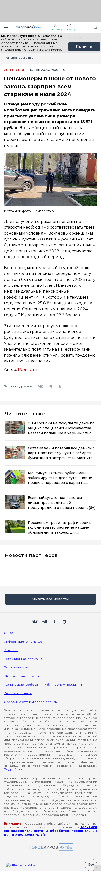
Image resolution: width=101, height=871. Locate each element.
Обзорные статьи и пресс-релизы (30, 702)
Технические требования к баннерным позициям (43, 684)
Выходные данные (18, 693)
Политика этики (16, 667)
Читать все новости (50, 599)
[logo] (50, 847)
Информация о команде (23, 641)
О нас (8, 633)
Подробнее (13, 769)
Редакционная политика (23, 659)
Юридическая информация (25, 676)
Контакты (11, 650)
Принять (84, 46)
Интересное (14, 70)
